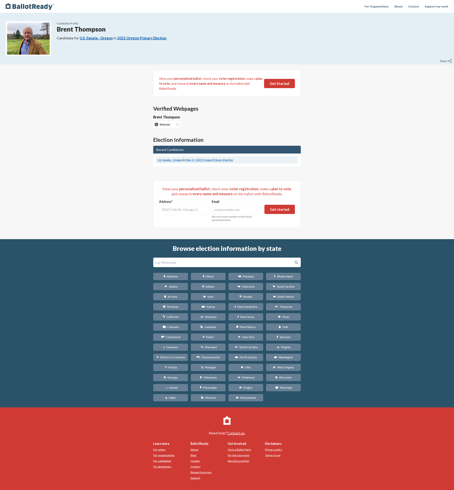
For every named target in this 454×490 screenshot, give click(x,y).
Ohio (246, 367)
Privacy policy (273, 449)
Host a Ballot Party (239, 449)
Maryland (208, 347)
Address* (166, 202)
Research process (201, 472)
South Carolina (283, 286)
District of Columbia (170, 357)
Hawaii (171, 387)
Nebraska (245, 286)
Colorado (171, 326)
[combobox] (184, 209)
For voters (159, 449)
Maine (208, 337)
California (171, 316)
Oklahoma (245, 377)
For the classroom (238, 455)
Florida (170, 367)
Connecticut (171, 337)
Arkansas (170, 306)
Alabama (171, 276)
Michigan (208, 367)
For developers (162, 466)
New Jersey (245, 316)
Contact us (236, 433)
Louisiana (208, 326)
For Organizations (377, 6)
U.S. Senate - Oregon (96, 38)
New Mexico (246, 326)
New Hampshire (245, 306)
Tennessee (283, 306)
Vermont (283, 337)
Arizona (170, 296)
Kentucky (208, 316)
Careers (195, 461)
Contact (413, 6)
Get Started (279, 83)
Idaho (171, 397)
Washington (283, 357)
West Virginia (283, 367)
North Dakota (246, 357)
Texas (283, 316)
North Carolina (246, 347)
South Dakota (283, 296)
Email (215, 202)
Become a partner (238, 461)
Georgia (170, 377)
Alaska (170, 286)
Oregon (245, 387)
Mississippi (208, 387)
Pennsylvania (246, 397)
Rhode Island (283, 276)
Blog (193, 455)
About (398, 6)
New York (245, 337)
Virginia (283, 347)
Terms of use (272, 455)
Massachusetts (208, 357)
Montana (246, 276)
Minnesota (208, 377)
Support (195, 478)
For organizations (164, 455)
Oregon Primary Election (209, 160)
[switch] (446, 61)
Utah (283, 326)
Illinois (208, 276)
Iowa (208, 296)
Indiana (208, 286)
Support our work (436, 6)
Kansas (208, 306)
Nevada (245, 296)
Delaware (171, 347)
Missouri (208, 397)
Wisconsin (283, 377)
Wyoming (283, 387)
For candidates (162, 461)
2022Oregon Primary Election (141, 38)
